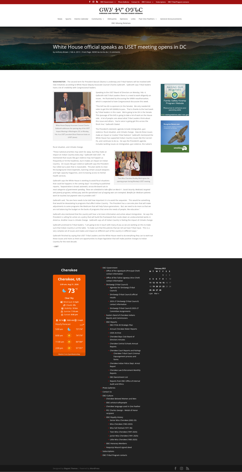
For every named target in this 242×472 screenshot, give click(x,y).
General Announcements (171, 19)
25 (150, 290)
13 (157, 282)
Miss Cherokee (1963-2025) (121, 424)
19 (154, 286)
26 (154, 290)
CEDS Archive (115, 333)
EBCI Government (106, 2)
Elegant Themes (71, 468)
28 (160, 290)
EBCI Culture (146, 2)
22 (163, 286)
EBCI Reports (111, 322)
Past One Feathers (147, 19)
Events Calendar (81, 19)
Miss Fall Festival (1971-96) (121, 428)
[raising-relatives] (175, 115)
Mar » (156, 293)
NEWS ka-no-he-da (100, 52)
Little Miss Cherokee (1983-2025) (123, 439)
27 (157, 290)
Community (97, 19)
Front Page (86, 52)
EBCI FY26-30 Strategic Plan (121, 325)
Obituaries (112, 19)
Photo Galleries (123, 2)
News (60, 19)
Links (133, 19)
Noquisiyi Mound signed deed (119, 447)
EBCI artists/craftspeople (116, 402)
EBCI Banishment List (119, 377)
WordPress (94, 468)
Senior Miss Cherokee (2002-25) (123, 420)
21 (160, 286)
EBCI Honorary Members (116, 443)
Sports (68, 19)
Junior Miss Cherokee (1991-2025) (124, 436)
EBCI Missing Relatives (121, 23)
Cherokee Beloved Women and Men (121, 398)
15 (163, 282)
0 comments (115, 52)
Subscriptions (161, 2)
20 (157, 286)
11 (150, 282)
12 (154, 282)
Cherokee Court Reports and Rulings (125, 350)
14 (160, 282)
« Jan (151, 293)
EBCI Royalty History (114, 417)
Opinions (124, 19)
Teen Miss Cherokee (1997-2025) (123, 432)
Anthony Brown (61, 52)
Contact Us (135, 2)
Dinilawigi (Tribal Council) (117, 284)
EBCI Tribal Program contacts (178, 2)
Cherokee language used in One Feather (123, 406)
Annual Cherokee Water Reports (123, 329)
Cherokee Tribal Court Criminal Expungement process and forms (127, 356)
